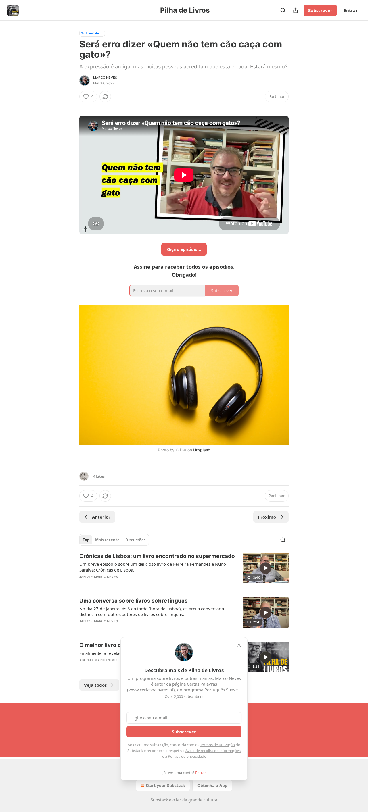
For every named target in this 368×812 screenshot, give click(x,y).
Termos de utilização (217, 744)
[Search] (283, 10)
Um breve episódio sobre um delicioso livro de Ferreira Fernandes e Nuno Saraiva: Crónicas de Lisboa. (152, 567)
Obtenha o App (212, 785)
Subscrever (320, 10)
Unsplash (201, 449)
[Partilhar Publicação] (295, 10)
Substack (159, 800)
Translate (92, 33)
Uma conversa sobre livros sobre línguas (133, 600)
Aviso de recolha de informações (213, 750)
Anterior (101, 517)
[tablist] (114, 540)
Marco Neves (105, 78)
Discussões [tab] (135, 539)
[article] (184, 570)
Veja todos (95, 685)
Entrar (351, 10)
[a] (265, 568)
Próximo (267, 517)
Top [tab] (86, 539)
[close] (239, 645)
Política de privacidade (187, 756)
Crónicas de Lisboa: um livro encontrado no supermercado (157, 556)
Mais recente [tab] (107, 539)
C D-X (181, 449)
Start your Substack (165, 785)
